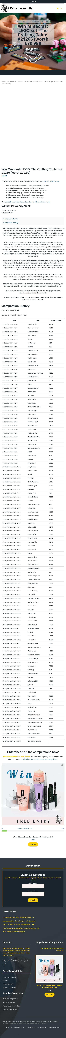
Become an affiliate (9, 988)
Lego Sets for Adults (32, 202)
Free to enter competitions (12, 1006)
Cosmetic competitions (10, 999)
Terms (7, 1027)
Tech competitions (9, 1002)
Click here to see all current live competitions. (40, 759)
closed (8, 202)
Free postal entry (8, 984)
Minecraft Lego (45, 202)
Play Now (33, 844)
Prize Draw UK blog (9, 977)
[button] (61, 8)
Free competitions (22, 81)
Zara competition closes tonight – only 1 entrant (19, 921)
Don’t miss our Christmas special (14, 932)
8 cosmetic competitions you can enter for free (18, 917)
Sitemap (30, 1027)
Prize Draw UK (21, 8)
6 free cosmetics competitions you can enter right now (21, 928)
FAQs (37, 1028)
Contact (5, 980)
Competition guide (54, 1028)
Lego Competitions (18, 202)
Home (4, 81)
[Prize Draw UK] (5, 8)
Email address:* (33, 891)
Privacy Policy (15, 1027)
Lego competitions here (51, 181)
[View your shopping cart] (58, 8)
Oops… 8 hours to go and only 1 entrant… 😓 (18, 924)
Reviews (43, 1028)
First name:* (33, 883)
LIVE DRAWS (11, 81)
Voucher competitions (10, 1009)
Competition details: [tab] (10, 219)
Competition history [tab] (10, 223)
